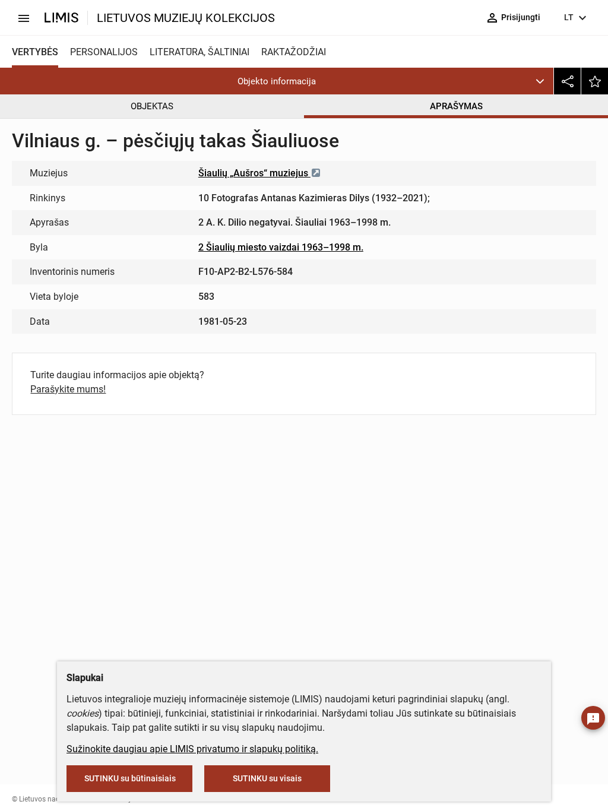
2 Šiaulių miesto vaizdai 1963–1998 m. (280, 247)
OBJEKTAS (152, 106)
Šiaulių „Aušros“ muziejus (254, 173)
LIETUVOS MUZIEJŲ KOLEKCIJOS (186, 18)
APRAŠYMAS (456, 106)
